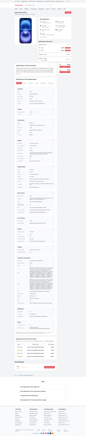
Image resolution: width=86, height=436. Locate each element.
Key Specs (19, 83)
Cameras (17, 419)
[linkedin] (48, 433)
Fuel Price (48, 8)
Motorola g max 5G (59, 1)
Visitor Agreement (66, 430)
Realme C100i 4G (47, 424)
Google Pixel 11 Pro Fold (63, 421)
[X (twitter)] (43, 433)
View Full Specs (43, 37)
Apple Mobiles (33, 424)
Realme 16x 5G (61, 423)
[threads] (50, 433)
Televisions (26, 8)
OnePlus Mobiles (33, 421)
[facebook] (41, 433)
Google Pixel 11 (24, 1)
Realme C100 (47, 413)
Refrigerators (41, 8)
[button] (36, 89)
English (67, 1)
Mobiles (16, 8)
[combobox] (38, 5)
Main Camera (50, 83)
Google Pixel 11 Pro (40, 1)
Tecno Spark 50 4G (48, 419)
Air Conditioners (33, 8)
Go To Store (68, 47)
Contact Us (44, 430)
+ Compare (68, 12)
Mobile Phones (18, 411)
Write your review (49, 367)
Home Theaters (18, 417)
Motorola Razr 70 (48, 415)
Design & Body (43, 83)
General (24, 83)
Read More (18, 74)
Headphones (18, 421)
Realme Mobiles (33, 415)
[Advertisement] (62, 5)
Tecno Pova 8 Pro (32, 1)
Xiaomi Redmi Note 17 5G (64, 424)
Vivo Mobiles (32, 417)
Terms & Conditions (50, 430)
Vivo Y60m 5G (47, 423)
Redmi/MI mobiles (34, 413)
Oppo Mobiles (33, 423)
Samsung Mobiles (33, 411)
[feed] (52, 433)
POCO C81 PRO (47, 417)
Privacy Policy (58, 430)
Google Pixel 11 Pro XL (50, 1)
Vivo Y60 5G (46, 421)
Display (36, 83)
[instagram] (46, 433)
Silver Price (59, 8)
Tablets (21, 8)
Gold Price (53, 8)
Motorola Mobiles (33, 419)
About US (39, 430)
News (65, 8)
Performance (30, 83)
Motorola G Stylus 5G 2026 (50, 411)
